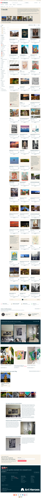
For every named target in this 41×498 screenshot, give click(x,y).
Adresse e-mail (19, 457)
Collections (6, 4)
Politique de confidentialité (25, 493)
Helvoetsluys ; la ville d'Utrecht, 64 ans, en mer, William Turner (35, 163)
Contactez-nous (37, 472)
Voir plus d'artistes (37, 308)
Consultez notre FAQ (16, 106)
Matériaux (14, 4)
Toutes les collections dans (6, 22)
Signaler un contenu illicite (19, 493)
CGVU (13, 493)
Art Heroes (32, 476)
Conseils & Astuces (19, 4)
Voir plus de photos (35, 321)
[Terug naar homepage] (4, 2)
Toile (27, 13)
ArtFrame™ (31, 405)
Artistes (10, 4)
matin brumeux (14, 98)
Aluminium (30, 13)
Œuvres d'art (2, 4)
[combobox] (18, 3)
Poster (32, 13)
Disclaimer (16, 493)
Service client (23, 476)
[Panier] (39, 2)
